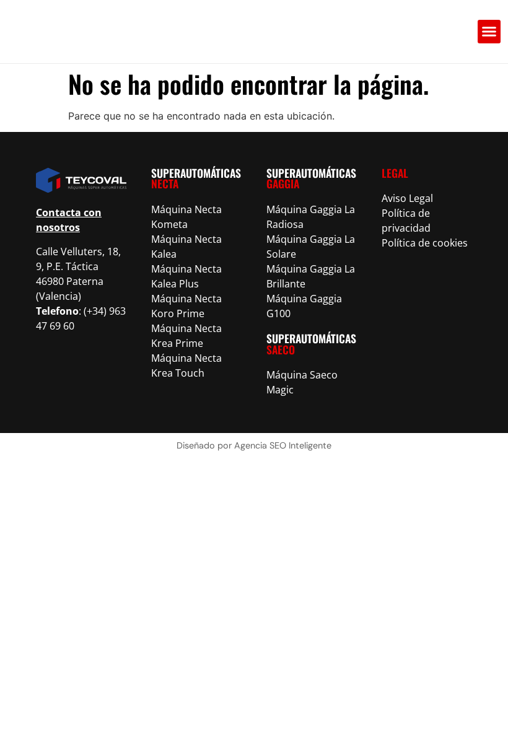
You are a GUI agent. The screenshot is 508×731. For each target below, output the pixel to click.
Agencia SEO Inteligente (282, 445)
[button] (489, 31)
